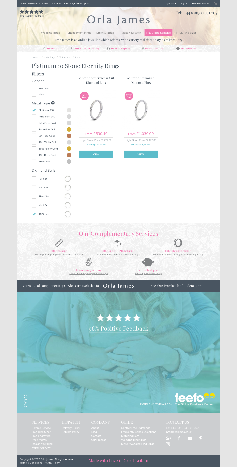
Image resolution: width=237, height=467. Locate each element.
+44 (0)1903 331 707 (200, 12)
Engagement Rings (79, 32)
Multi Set (43, 205)
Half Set (43, 187)
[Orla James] (118, 20)
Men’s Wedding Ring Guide (137, 443)
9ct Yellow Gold (47, 129)
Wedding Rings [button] (51, 32)
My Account (171, 3)
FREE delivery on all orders (34, 3)
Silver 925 (44, 161)
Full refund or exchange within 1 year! (70, 3)
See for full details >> (176, 286)
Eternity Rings (48, 57)
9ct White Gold (47, 123)
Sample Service (41, 428)
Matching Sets (130, 436)
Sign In (184, 3)
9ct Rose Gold (47, 135)
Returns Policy (70, 432)
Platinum (63, 57)
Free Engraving (41, 436)
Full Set (43, 178)
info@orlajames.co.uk (179, 432)
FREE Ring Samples (158, 32)
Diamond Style (44, 170)
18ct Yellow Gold (48, 148)
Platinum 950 (46, 110)
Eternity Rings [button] (105, 32)
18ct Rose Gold (47, 155)
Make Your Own (131, 32)
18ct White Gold (48, 142)
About (95, 428)
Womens (44, 88)
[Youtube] (190, 438)
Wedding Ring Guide (133, 439)
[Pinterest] (200, 438)
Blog (94, 432)
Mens (42, 94)
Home (35, 57)
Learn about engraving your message (88, 273)
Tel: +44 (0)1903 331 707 (182, 428)
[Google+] (168, 438)
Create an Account (200, 3)
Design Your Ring (42, 443)
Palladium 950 (47, 116)
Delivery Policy (71, 428)
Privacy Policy (52, 462)
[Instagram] (168, 444)
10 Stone (76, 57)
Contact (96, 436)
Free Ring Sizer (41, 432)
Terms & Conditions (31, 462)
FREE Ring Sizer (186, 32)
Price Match (39, 439)
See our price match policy (148, 273)
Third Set (44, 196)
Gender (38, 81)
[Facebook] (179, 438)
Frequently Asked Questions (138, 432)
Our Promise (98, 439)
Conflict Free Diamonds (135, 428)
